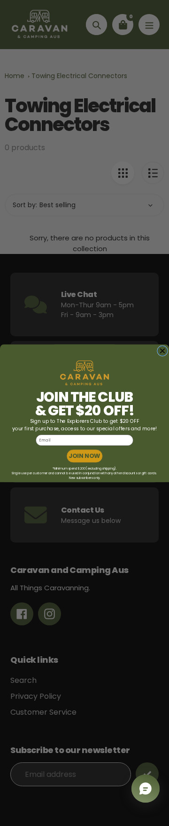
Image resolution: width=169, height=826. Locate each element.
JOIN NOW (84, 455)
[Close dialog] (162, 350)
